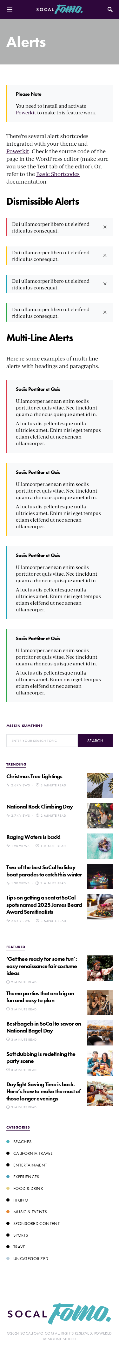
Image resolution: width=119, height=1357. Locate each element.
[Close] (105, 227)
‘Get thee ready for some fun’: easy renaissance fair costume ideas (41, 966)
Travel (20, 1247)
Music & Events (30, 1212)
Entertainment (30, 1165)
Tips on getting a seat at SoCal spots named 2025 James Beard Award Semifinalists (44, 904)
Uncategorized (31, 1258)
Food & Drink (28, 1188)
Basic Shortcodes (58, 174)
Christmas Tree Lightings (34, 776)
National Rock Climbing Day (39, 806)
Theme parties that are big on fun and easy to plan (40, 997)
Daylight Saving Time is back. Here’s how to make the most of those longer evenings (43, 1091)
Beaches (22, 1141)
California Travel (32, 1153)
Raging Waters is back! (33, 836)
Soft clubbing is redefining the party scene (40, 1057)
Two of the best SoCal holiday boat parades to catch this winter (44, 870)
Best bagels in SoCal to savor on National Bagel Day (43, 1027)
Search (95, 740)
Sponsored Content (36, 1223)
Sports (20, 1235)
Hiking (20, 1200)
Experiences (26, 1176)
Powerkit (26, 112)
